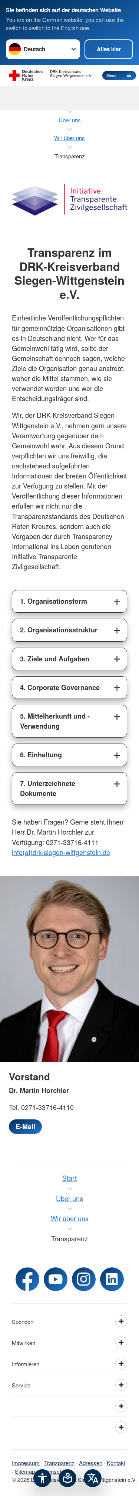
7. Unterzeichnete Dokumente (47, 788)
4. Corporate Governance (60, 687)
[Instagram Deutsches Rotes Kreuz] (84, 1279)
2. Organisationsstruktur (58, 630)
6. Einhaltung (41, 755)
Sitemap (25, 1471)
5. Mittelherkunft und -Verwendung (55, 721)
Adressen (90, 1463)
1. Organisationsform (53, 601)
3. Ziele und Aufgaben (54, 659)
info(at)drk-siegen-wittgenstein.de (61, 852)
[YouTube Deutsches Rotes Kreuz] (55, 1279)
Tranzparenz (59, 1463)
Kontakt (116, 1463)
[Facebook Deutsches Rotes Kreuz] (27, 1279)
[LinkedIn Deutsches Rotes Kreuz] (112, 1279)
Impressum (26, 1463)
